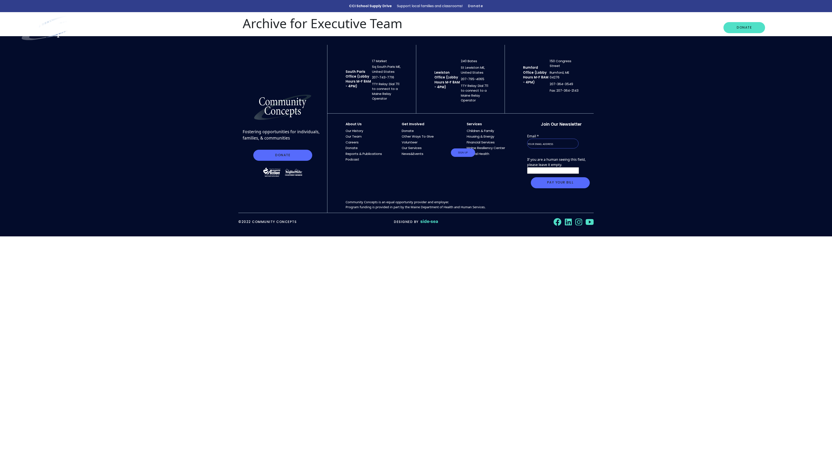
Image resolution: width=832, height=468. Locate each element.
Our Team (354, 136)
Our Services (609, 27)
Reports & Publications (364, 153)
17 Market (379, 61)
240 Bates (469, 61)
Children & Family (480, 130)
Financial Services (481, 142)
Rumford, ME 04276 (559, 75)
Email (533, 136)
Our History (354, 130)
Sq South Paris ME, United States (386, 69)
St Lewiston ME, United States (473, 70)
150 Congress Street (560, 63)
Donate (475, 5)
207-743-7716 (383, 77)
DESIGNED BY (406, 221)
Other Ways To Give (418, 136)
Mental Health (478, 153)
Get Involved (785, 27)
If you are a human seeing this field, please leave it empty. (556, 162)
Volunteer (410, 142)
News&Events (412, 153)
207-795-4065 (472, 79)
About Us (578, 27)
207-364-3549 (561, 84)
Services (474, 124)
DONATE (744, 27)
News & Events (646, 27)
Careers (678, 27)
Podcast (352, 159)
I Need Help (706, 27)
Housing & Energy (480, 136)
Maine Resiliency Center (486, 148)
